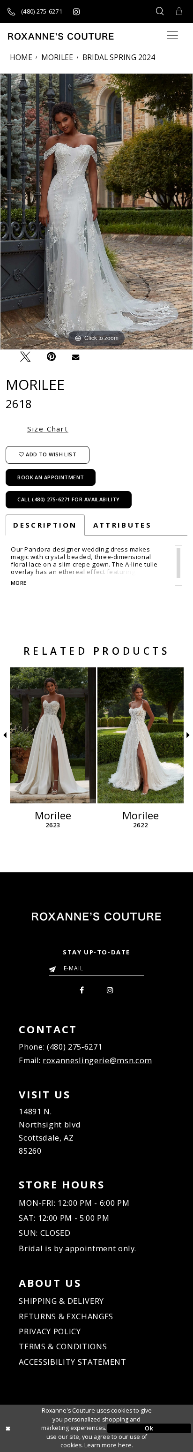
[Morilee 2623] (53, 735)
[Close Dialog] (44, 1428)
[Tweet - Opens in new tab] (25, 356)
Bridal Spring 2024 (118, 57)
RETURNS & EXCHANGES (66, 1316)
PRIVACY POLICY (50, 1331)
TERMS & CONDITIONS (63, 1346)
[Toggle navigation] (172, 36)
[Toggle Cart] (179, 11)
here (125, 1445)
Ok (149, 1428)
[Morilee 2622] (140, 735)
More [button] (19, 583)
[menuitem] (82, 989)
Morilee (57, 57)
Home (21, 57)
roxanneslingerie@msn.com (97, 1060)
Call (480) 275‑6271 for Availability (68, 499)
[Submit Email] (54, 966)
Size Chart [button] (47, 428)
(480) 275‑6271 (74, 1046)
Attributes (122, 524)
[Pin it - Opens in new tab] (51, 356)
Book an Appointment (50, 477)
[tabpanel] (96, 211)
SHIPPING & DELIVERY (61, 1300)
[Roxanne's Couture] (60, 36)
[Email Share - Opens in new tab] (76, 356)
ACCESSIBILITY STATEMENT (72, 1361)
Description (45, 524)
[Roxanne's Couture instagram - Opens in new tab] (76, 11)
